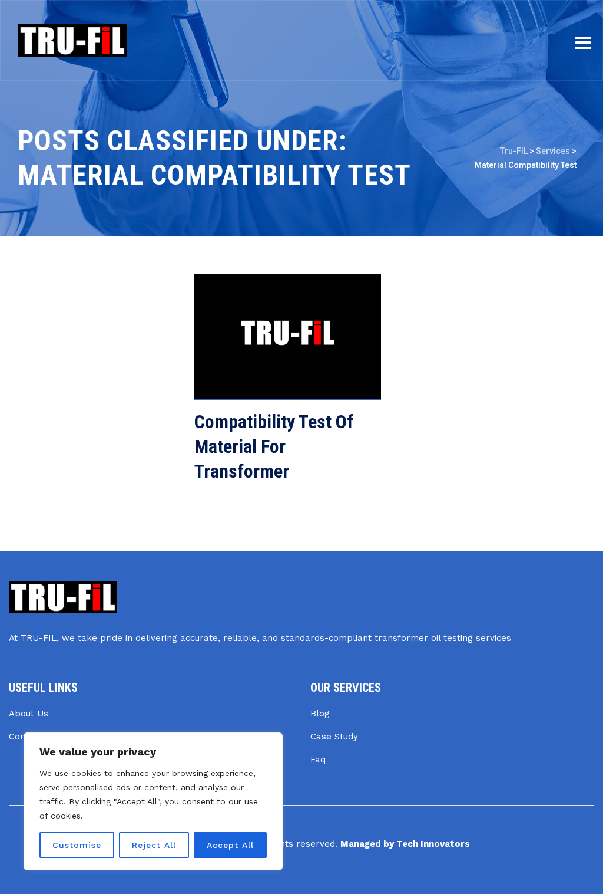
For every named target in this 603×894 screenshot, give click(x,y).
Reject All (154, 845)
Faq (318, 759)
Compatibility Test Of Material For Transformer (273, 446)
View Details (262, 342)
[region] (153, 801)
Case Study (334, 736)
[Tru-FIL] (72, 40)
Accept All (230, 845)
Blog (320, 713)
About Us (28, 713)
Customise (76, 845)
